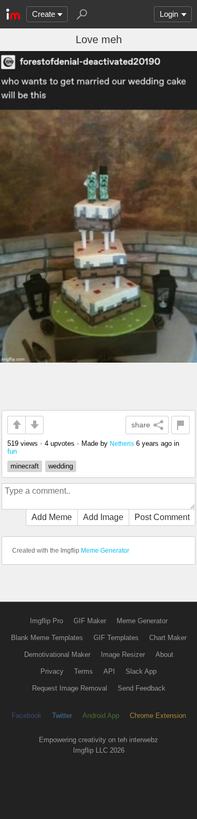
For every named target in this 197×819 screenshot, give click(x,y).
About (164, 654)
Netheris (122, 443)
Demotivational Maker (57, 654)
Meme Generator (105, 550)
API (109, 671)
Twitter (62, 716)
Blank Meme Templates (47, 638)
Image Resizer (123, 654)
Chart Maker (167, 638)
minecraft (25, 466)
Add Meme (52, 517)
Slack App (141, 671)
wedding (60, 466)
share (140, 425)
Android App (100, 716)
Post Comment (162, 517)
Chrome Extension (158, 716)
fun (12, 451)
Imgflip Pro (46, 621)
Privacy (52, 671)
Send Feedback (141, 688)
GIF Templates (116, 638)
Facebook (27, 716)
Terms (83, 671)
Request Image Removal (69, 688)
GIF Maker (90, 621)
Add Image (103, 517)
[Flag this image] (180, 425)
